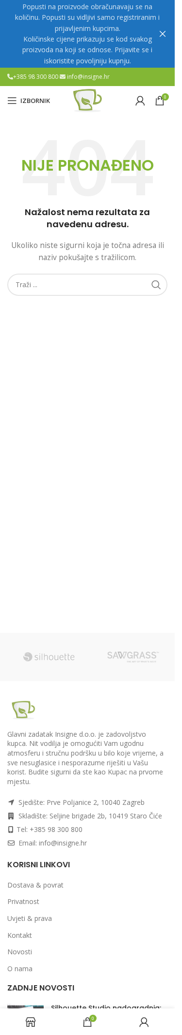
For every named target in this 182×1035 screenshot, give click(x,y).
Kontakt (19, 935)
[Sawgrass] (133, 657)
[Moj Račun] (140, 100)
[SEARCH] (156, 285)
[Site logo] (87, 99)
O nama (20, 968)
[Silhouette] (49, 657)
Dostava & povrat (35, 884)
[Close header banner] (162, 34)
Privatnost (23, 901)
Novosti (19, 951)
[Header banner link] (87, 34)
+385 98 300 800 (36, 77)
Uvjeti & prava (29, 918)
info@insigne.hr (88, 77)
